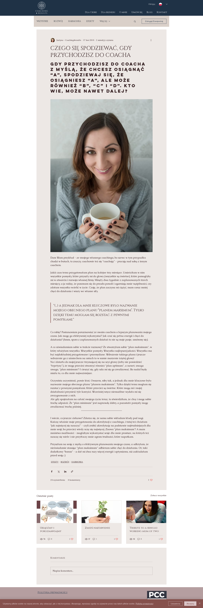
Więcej (103, 21)
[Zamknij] (199, 603)
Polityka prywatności (144, 603)
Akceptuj (190, 603)
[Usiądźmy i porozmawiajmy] (57, 512)
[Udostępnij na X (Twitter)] (58, 471)
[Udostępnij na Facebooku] (51, 471)
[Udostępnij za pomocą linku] (72, 471)
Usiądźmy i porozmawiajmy (50, 529)
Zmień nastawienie (97, 528)
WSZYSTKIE (42, 21)
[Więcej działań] (151, 40)
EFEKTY (90, 21)
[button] (135, 21)
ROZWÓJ (58, 21)
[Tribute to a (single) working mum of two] (146, 512)
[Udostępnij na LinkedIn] (65, 471)
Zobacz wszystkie (158, 495)
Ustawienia (175, 603)
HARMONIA (74, 21)
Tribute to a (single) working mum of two (144, 529)
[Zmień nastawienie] (102, 512)
